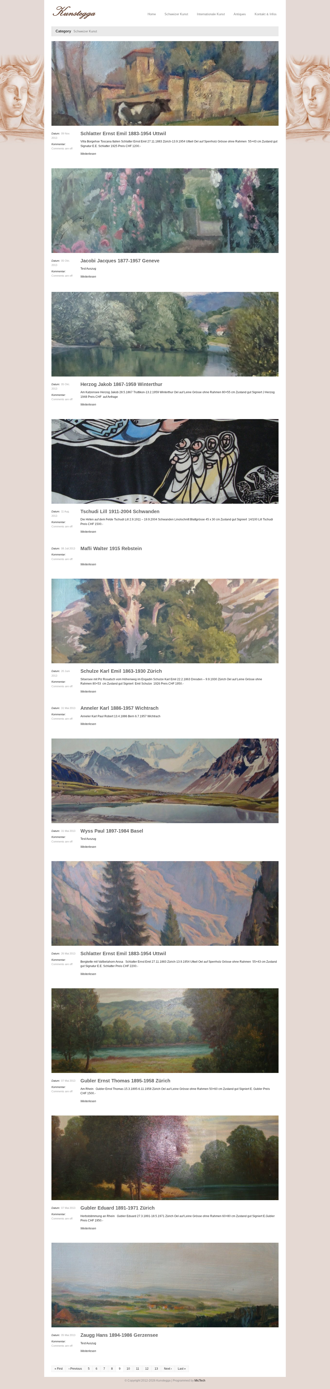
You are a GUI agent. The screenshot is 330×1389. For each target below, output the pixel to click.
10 (128, 1368)
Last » (182, 1368)
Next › (168, 1368)
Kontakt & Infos (266, 14)
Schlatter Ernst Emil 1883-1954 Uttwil (123, 133)
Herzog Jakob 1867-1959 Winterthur (121, 384)
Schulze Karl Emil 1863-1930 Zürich (121, 671)
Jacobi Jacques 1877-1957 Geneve (119, 260)
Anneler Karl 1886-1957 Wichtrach (119, 708)
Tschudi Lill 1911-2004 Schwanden (119, 511)
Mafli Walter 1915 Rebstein (111, 548)
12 (147, 1368)
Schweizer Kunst (176, 14)
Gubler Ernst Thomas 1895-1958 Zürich (125, 1080)
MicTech (199, 1380)
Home (152, 14)
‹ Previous (75, 1368)
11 (137, 1368)
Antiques (240, 14)
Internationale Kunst (211, 14)
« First (59, 1368)
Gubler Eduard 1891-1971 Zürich (117, 1208)
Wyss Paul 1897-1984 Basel (111, 831)
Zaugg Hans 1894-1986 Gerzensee (119, 1335)
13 (156, 1368)
